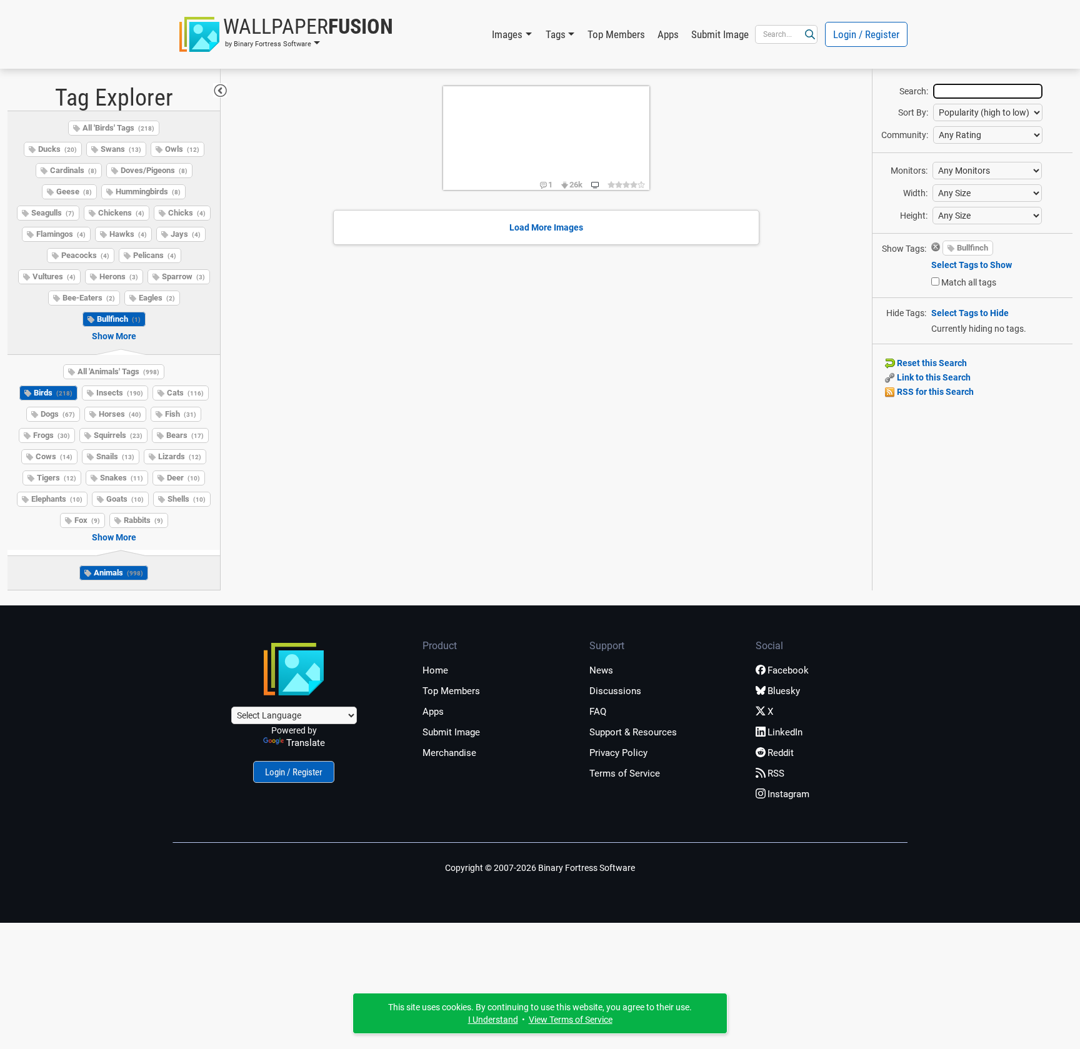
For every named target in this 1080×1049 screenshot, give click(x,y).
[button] (286, 34)
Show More (114, 336)
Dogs (58, 414)
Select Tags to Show (971, 265)
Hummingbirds (148, 191)
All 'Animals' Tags (118, 371)
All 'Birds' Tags (118, 127)
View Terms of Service (570, 1020)
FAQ (597, 711)
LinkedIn (785, 732)
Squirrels (118, 435)
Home (435, 670)
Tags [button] (556, 34)
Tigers (56, 477)
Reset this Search (931, 363)
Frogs (51, 435)
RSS (776, 773)
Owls (182, 149)
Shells (187, 499)
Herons (118, 276)
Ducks (57, 149)
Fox (87, 520)
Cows (54, 456)
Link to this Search (933, 377)
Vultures (54, 276)
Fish (180, 414)
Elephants (56, 499)
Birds (53, 392)
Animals (118, 572)
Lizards (179, 456)
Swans (121, 149)
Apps (668, 34)
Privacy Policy (618, 752)
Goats (125, 499)
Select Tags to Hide (970, 313)
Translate (305, 742)
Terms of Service (624, 773)
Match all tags (968, 282)
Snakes (121, 477)
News (601, 670)
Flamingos (61, 234)
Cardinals (73, 170)
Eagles (157, 297)
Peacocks (85, 255)
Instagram (788, 794)
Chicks (187, 212)
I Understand (493, 1020)
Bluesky (784, 691)
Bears (185, 435)
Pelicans (154, 255)
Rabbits (143, 520)
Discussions (615, 691)
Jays (186, 234)
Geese (74, 191)
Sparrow (183, 276)
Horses (120, 414)
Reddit (781, 752)
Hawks (128, 234)
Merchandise (449, 752)
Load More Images (546, 227)
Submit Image (720, 34)
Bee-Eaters (88, 297)
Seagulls (52, 212)
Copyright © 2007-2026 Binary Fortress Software (540, 868)
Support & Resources (633, 732)
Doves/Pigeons (154, 170)
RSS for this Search (934, 392)
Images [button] (507, 34)
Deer (183, 477)
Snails (115, 456)
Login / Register (866, 34)
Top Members (616, 34)
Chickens (121, 212)
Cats (185, 392)
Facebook (788, 670)
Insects (119, 392)
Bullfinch (119, 319)
